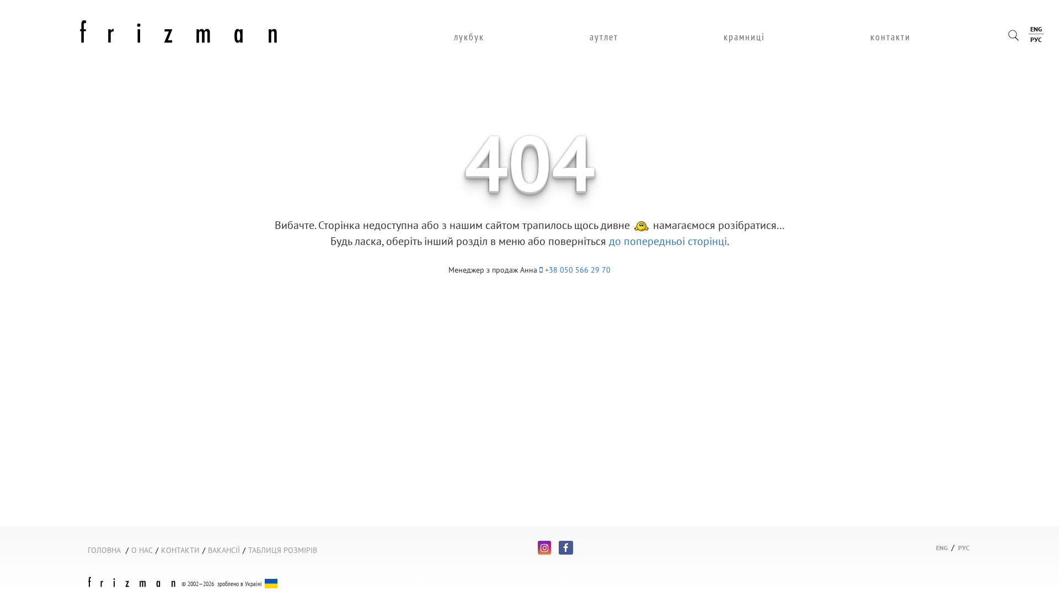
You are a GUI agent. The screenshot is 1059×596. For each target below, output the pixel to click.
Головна (104, 550)
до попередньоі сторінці (668, 241)
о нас (142, 550)
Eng (1036, 29)
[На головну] (178, 30)
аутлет (604, 36)
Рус (1036, 39)
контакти (890, 36)
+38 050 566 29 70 (577, 270)
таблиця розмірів (282, 550)
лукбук (469, 36)
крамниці (744, 36)
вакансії (224, 550)
